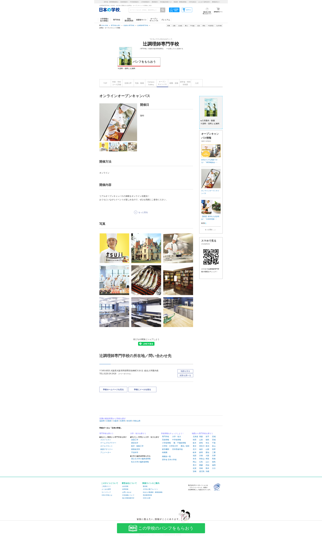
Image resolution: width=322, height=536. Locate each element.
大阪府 (116, 421)
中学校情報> (134, 2)
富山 (214, 446)
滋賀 (194, 456)
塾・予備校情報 (180, 443)
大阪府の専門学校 (128, 25)
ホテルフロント (106, 446)
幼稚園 (164, 452)
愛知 (207, 452)
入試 (196, 83)
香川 (194, 465)
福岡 (214, 465)
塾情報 (145, 486)
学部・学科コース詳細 (116, 83)
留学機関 (165, 449)
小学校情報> (145, 2)
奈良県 (129, 421)
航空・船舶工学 (137, 446)
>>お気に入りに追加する (174, 49)
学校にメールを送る (142, 389)
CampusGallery (151, 83)
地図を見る (185, 371)
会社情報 (125, 486)
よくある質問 (106, 489)
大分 (214, 468)
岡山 (194, 462)
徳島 (214, 462)
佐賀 (194, 468)
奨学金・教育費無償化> (111, 2)
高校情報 (165, 440)
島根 (214, 459)
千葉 (214, 443)
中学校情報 (176, 440)
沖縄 (207, 471)
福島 (207, 440)
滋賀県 (102, 421)
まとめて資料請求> (204, 2)
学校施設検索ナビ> (166, 2)
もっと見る (208, 229)
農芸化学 (134, 443)
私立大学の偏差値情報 (140, 462)
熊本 (207, 468)
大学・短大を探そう (138, 433)
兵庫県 (123, 421)
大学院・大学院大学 (170, 446)
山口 (207, 462)
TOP (105, 83)
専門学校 (165, 437)
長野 (214, 449)
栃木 (194, 443)
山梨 (207, 449)
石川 (194, 449)
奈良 (194, 459)
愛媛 (201, 465)
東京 (194, 446)
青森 (201, 437)
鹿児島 (202, 471)
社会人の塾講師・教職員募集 (153, 492)
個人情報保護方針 (128, 498)
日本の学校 (104, 25)
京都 (201, 456)
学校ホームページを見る (113, 389)
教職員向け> (216, 2)
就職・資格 (173, 83)
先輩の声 (128, 83)
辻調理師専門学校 (142, 25)
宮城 (214, 437)
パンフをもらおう (144, 61)
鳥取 (207, 459)
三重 (214, 452)
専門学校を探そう (106, 433)
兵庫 (214, 456)
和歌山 (202, 459)
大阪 (207, 456)
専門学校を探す (115, 25)
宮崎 (194, 471)
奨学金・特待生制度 (185, 83)
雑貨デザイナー (106, 449)
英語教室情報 (147, 495)
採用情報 (125, 489)
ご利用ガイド (106, 486)
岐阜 (194, 452)
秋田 (194, 440)
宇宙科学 (134, 452)
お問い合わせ (126, 492)
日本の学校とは (107, 495)
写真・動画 (139, 83)
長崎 (201, 468)
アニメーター (105, 452)
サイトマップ (106, 492)
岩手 (207, 437)
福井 (201, 449)
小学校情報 (166, 443)
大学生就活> (192, 2)
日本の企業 (146, 498)
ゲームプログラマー (108, 443)
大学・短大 (176, 437)
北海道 (180, 25)
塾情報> (155, 2)
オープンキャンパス (162, 83)
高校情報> (124, 2)
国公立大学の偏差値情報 (141, 459)
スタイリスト (105, 440)
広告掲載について (128, 495)
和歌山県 (136, 421)
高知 (207, 465)
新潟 (207, 446)
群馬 (201, 443)
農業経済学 (135, 449)
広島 (201, 462)
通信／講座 (185, 446)
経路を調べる (185, 375)
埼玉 (207, 443)
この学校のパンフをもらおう (166, 528)
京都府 (109, 421)
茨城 (214, 440)
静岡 (201, 452)
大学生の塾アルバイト (150, 489)
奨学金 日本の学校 (169, 460)
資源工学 (134, 440)
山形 (201, 440)
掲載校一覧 (166, 456)
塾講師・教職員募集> (180, 2)
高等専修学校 (177, 449)
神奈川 (202, 446)
